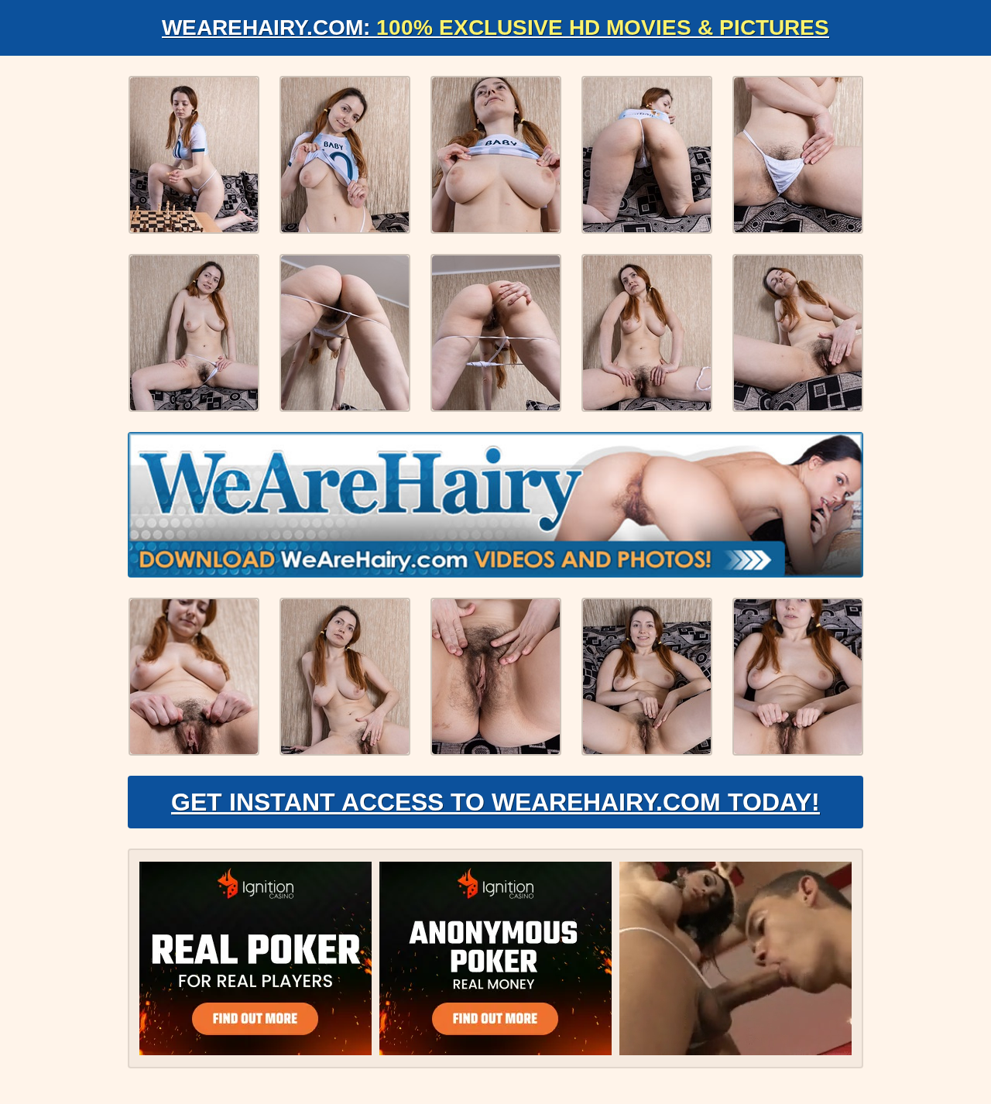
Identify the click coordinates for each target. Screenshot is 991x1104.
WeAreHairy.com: (495, 27)
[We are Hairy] (495, 505)
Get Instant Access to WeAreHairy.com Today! (495, 802)
